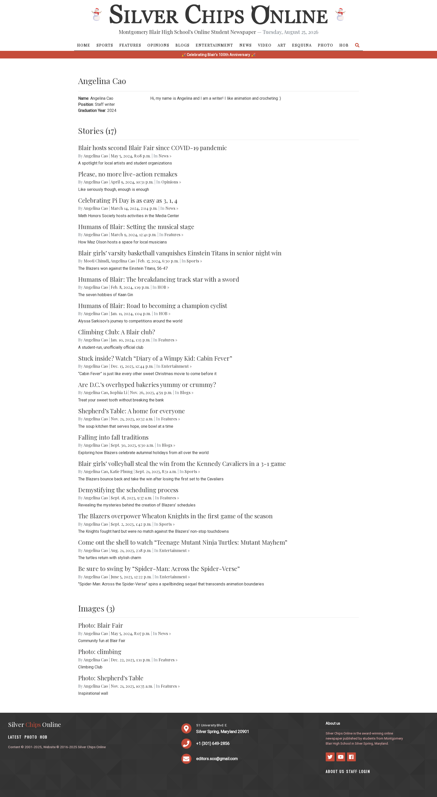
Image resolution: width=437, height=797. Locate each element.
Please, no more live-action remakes (127, 174)
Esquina (302, 45)
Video (265, 45)
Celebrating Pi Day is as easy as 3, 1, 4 (127, 200)
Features (130, 45)
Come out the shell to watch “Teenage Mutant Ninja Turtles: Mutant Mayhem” (182, 542)
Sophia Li (118, 392)
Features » (173, 234)
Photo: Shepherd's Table (110, 678)
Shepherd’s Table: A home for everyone (131, 411)
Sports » (194, 260)
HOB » (163, 287)
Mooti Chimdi (96, 260)
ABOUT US (335, 771)
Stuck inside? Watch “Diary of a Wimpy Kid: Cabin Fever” (155, 358)
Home (83, 45)
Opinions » (171, 182)
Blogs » (186, 392)
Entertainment (214, 45)
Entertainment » (176, 366)
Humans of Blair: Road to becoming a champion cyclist (152, 305)
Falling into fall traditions (113, 437)
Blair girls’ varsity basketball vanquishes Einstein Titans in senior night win (179, 253)
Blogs (183, 45)
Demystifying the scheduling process (128, 490)
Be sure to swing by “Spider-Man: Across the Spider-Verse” (159, 568)
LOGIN (364, 771)
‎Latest (15, 737)
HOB (344, 45)
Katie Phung (121, 471)
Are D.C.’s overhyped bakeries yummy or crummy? (147, 384)
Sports (105, 45)
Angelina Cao (95, 155)
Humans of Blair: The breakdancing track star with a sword (158, 279)
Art (282, 45)
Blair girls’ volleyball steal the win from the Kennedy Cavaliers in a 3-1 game (182, 463)
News (245, 45)
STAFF (351, 771)
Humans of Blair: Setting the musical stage (136, 226)
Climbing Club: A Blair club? (116, 332)
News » (165, 155)
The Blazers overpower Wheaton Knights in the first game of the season (175, 516)
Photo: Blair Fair (100, 625)
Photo (325, 45)
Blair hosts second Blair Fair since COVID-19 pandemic (152, 148)
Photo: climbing (99, 651)
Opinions (158, 45)
